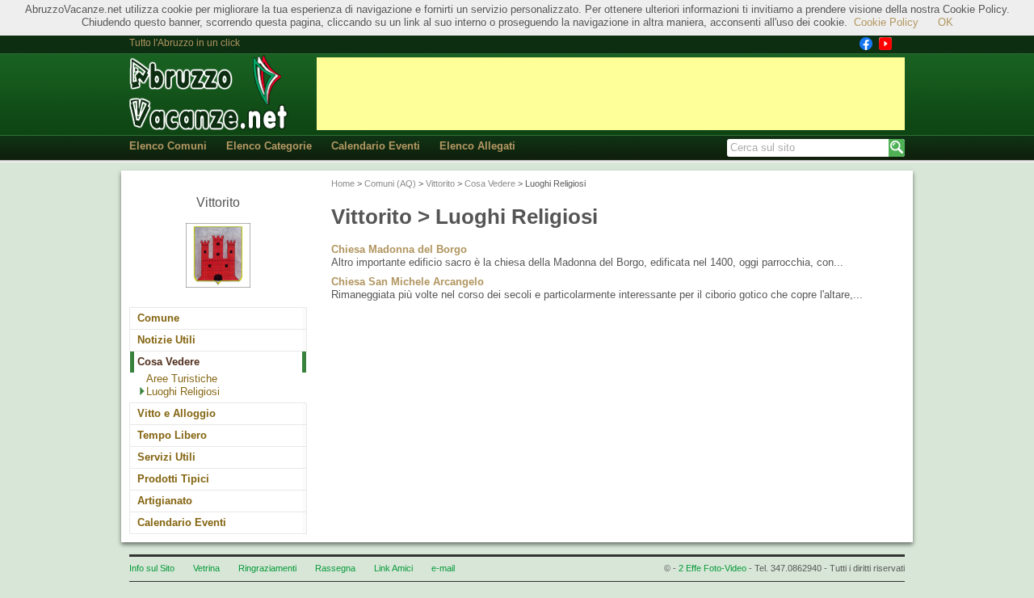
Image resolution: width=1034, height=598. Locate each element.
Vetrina (206, 568)
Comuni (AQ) (390, 183)
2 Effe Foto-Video (712, 568)
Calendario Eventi (375, 146)
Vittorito (440, 183)
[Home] (210, 93)
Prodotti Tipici (173, 479)
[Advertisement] (611, 93)
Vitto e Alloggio (176, 413)
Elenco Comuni (168, 146)
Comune (158, 318)
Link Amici (393, 568)
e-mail (443, 568)
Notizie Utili (166, 340)
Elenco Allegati (477, 146)
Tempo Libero (172, 435)
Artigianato (164, 501)
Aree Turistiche (181, 379)
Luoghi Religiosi (183, 391)
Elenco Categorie (269, 146)
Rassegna (335, 568)
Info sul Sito (151, 568)
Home (343, 183)
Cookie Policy (886, 22)
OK (945, 22)
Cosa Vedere (168, 362)
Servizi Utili (166, 457)
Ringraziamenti (267, 568)
